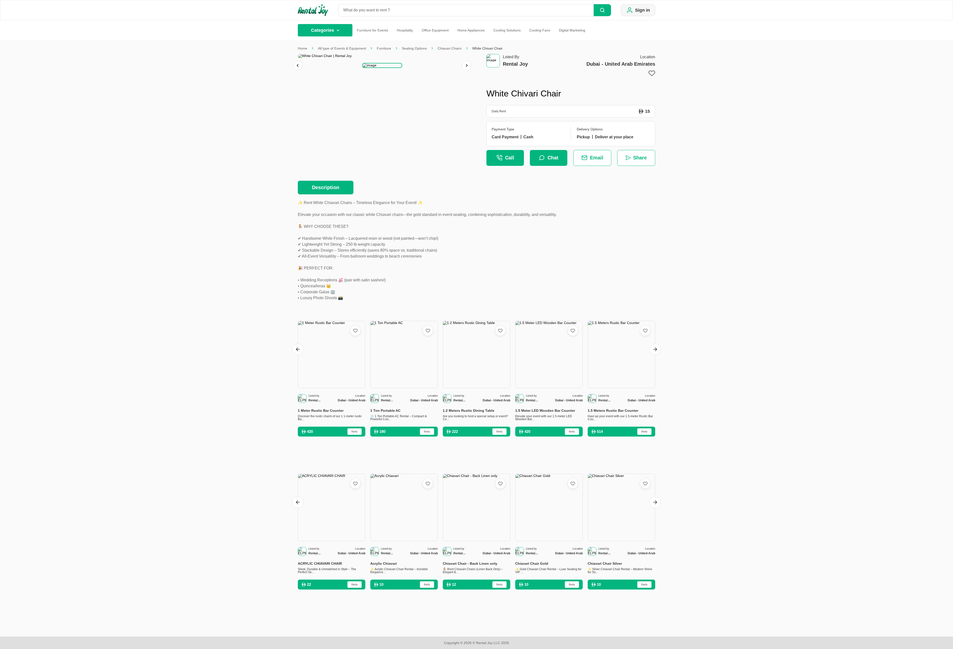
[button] (382, 65)
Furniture (384, 48)
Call (509, 157)
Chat (552, 157)
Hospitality (405, 30)
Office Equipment (435, 30)
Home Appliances (471, 30)
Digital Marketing (572, 30)
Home (302, 48)
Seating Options (414, 48)
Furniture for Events (372, 30)
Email (596, 157)
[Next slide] (466, 65)
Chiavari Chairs (450, 48)
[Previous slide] (298, 65)
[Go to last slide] (298, 349)
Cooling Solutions (507, 30)
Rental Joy (515, 64)
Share (640, 157)
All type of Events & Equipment (342, 48)
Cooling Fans (539, 30)
